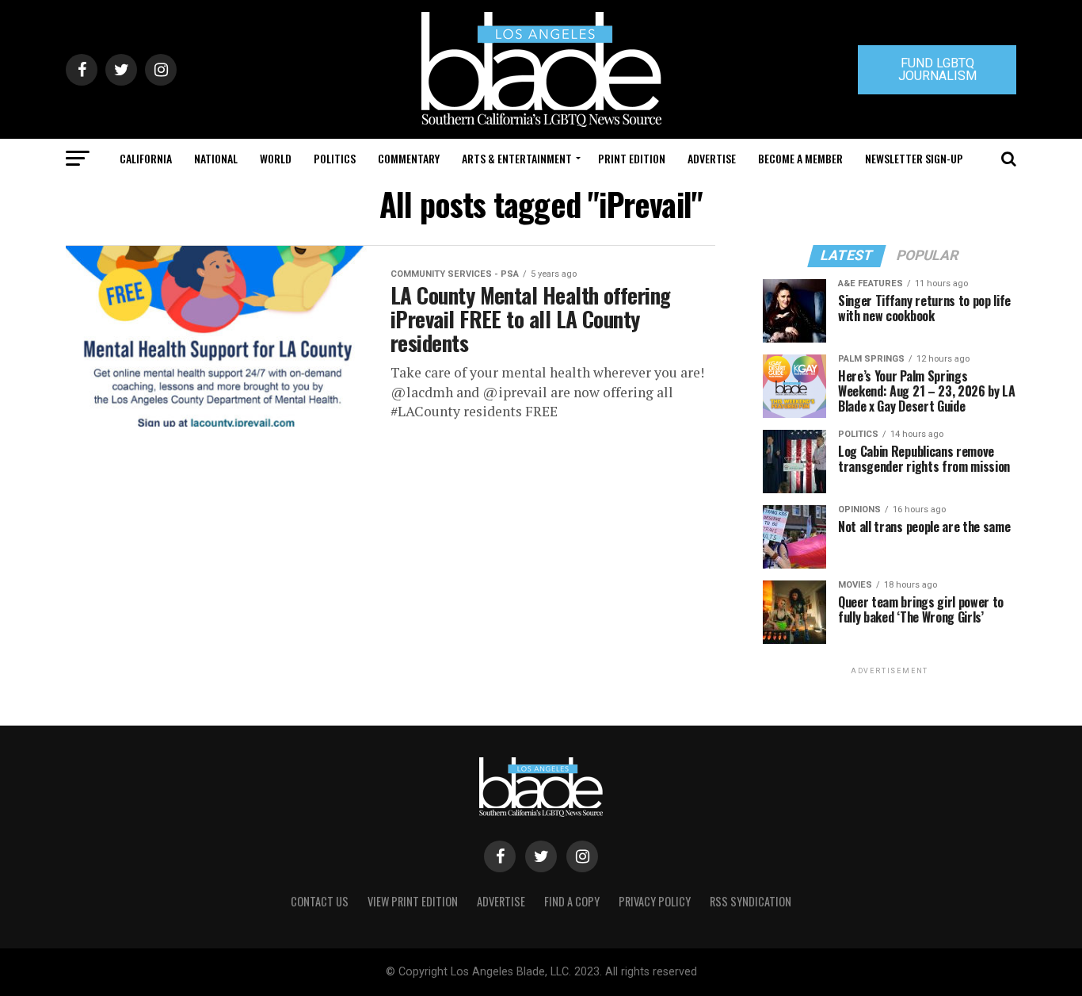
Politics (335, 158)
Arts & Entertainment (517, 158)
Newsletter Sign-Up (914, 158)
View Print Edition (413, 901)
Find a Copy (572, 901)
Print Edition (631, 158)
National (216, 158)
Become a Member (800, 158)
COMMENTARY (409, 158)
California (146, 158)
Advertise (712, 158)
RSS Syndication (750, 901)
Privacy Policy (655, 901)
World (275, 158)
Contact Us (320, 901)
